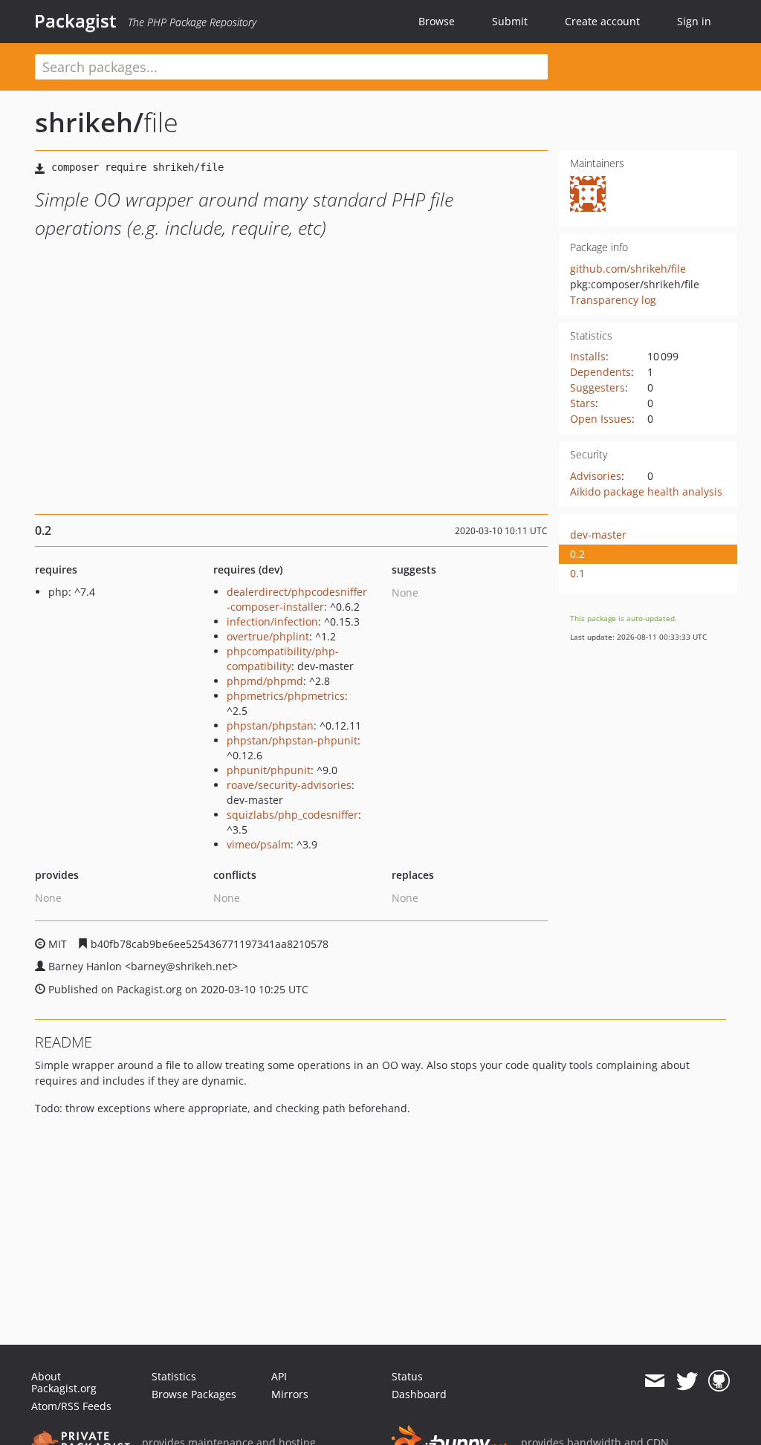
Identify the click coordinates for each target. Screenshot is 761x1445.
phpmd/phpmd (265, 681)
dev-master (598, 534)
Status (407, 1376)
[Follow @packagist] (687, 1381)
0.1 (577, 573)
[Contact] (654, 1381)
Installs (588, 356)
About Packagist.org (64, 1382)
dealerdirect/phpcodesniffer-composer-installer (297, 599)
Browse (436, 21)
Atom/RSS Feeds (71, 1406)
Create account (602, 21)
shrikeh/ (89, 122)
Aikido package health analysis (646, 491)
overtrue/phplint (268, 636)
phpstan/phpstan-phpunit (292, 740)
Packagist (75, 21)
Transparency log (613, 300)
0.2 (577, 554)
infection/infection (272, 621)
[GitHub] (719, 1381)
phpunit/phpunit (269, 770)
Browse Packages (194, 1394)
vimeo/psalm (259, 844)
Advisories (595, 476)
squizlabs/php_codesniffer (292, 815)
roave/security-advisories (289, 785)
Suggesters (597, 387)
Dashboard (419, 1394)
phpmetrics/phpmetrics (286, 696)
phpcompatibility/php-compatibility (283, 658)
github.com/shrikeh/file (628, 269)
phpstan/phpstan (270, 725)
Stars (582, 403)
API (279, 1376)
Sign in (694, 21)
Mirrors (289, 1394)
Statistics (174, 1376)
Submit (510, 21)
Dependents (600, 372)
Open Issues (601, 419)
